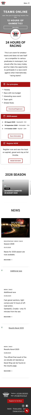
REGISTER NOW (15, 161)
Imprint (9, 408)
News (16, 241)
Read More (8, 259)
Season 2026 (9, 244)
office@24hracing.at (20, 396)
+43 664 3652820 (22, 393)
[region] (15, 19)
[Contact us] (26, 410)
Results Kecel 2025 (11, 349)
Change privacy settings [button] (20, 411)
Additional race (10, 292)
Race (21, 241)
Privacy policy (17, 408)
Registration (8, 241)
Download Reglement (15, 109)
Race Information (15, 136)
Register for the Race (15, 401)
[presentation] (15, 228)
